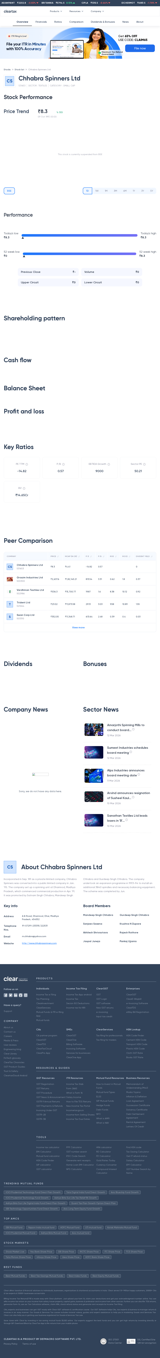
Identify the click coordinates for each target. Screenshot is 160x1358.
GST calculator (44, 1169)
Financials (41, 21)
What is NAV (102, 1123)
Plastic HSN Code (135, 1048)
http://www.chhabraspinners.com (39, 943)
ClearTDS (131, 1007)
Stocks (7, 69)
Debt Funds (102, 1109)
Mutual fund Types (105, 1092)
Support (8, 1011)
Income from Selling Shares (80, 1114)
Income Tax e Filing (46, 994)
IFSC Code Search (75, 1156)
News (125, 21)
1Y (134, 190)
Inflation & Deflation (136, 1096)
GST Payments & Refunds (49, 1106)
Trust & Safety (11, 1071)
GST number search (76, 1151)
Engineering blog (12, 1049)
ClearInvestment (45, 1003)
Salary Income (73, 1097)
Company (96, 11)
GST (98, 994)
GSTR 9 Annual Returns (48, 1101)
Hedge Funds (103, 1105)
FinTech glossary (12, 1058)
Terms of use (29, 1344)
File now (140, 48)
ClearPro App (43, 1053)
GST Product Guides (14, 1066)
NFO (98, 1114)
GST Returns (42, 1088)
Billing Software (74, 1044)
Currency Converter (106, 1165)
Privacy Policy (10, 1344)
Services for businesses (78, 1053)
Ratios (58, 21)
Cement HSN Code (136, 1040)
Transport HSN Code (136, 1044)
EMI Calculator (43, 1151)
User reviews (10, 1045)
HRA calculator (104, 1147)
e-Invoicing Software (137, 1003)
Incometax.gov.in (75, 1110)
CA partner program (46, 1035)
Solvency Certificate (137, 1109)
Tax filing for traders (106, 1040)
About (139, 21)
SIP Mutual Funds (105, 1101)
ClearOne (71, 1040)
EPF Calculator (133, 1165)
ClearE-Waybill (133, 999)
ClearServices (43, 1007)
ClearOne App (73, 1057)
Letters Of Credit (135, 1126)
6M (125, 190)
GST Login (101, 999)
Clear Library (10, 1053)
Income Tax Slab (74, 1084)
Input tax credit (104, 1016)
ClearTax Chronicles (14, 1062)
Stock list (19, 69)
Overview (22, 21)
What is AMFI (103, 1118)
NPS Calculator (74, 1169)
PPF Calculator (74, 1147)
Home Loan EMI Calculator (80, 1165)
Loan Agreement (135, 1101)
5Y (151, 190)
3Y (142, 190)
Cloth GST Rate (134, 1053)
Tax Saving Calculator (137, 1151)
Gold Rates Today (105, 1160)
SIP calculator (43, 1165)
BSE (9, 190)
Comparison (76, 21)
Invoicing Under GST (46, 1110)
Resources (75, 11)
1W (97, 190)
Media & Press (11, 1040)
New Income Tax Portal (78, 1106)
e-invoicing (102, 1012)
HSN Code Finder (135, 1035)
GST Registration (45, 1084)
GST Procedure (44, 1093)
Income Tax (72, 999)
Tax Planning (42, 999)
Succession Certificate (138, 1105)
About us (8, 1027)
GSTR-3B (41, 1119)
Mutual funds (43, 1020)
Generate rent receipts (78, 1160)
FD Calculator (103, 1156)
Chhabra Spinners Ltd (39, 69)
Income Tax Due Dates (78, 1119)
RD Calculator (103, 1151)
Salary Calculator (135, 1160)
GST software (103, 1003)
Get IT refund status (136, 1156)
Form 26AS (71, 1088)
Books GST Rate (134, 1057)
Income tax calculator (47, 1147)
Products (54, 11)
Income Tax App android (79, 994)
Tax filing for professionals (109, 1035)
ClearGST (131, 994)
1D (87, 190)
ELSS (98, 1096)
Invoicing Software (75, 1048)
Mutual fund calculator (48, 1156)
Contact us (10, 1031)
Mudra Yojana (133, 1092)
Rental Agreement (136, 1122)
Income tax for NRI (75, 1007)
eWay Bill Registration (137, 1012)
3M (115, 190)
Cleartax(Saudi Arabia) (15, 1075)
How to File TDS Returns (78, 1101)
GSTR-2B (41, 1114)
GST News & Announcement (51, 1097)
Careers (8, 1036)
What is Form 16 (74, 1093)
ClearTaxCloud (44, 1048)
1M (106, 190)
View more (78, 627)
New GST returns (105, 1007)
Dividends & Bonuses (103, 21)
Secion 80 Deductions (78, 1003)
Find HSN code (133, 1147)
